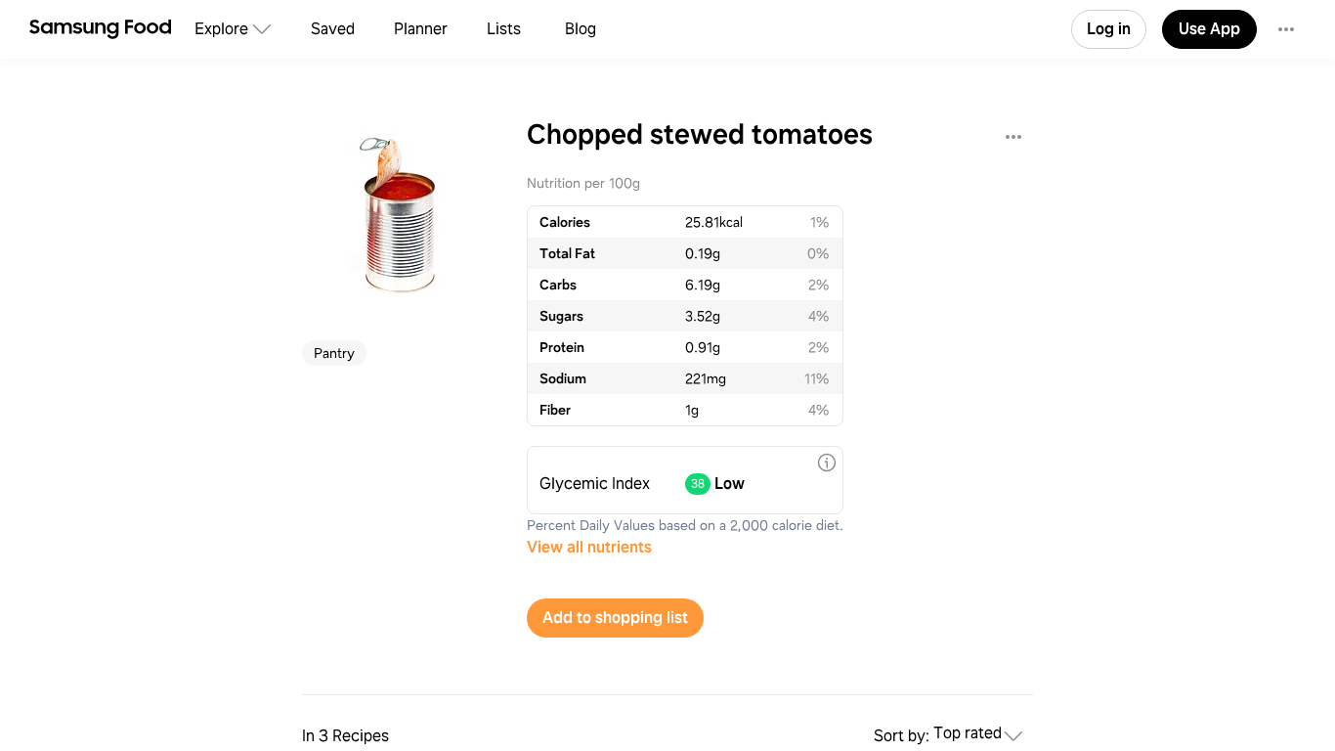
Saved (333, 29)
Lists (504, 29)
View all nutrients (589, 547)
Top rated (967, 734)
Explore (221, 29)
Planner (421, 29)
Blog (580, 29)
